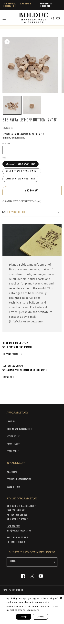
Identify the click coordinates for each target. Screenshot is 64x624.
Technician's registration (19, 479)
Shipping (5, 138)
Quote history (13, 486)
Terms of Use (13, 451)
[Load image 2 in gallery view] (32, 105)
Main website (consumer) (46, 5)
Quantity (6, 143)
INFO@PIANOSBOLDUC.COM (19, 530)
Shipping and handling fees (19, 429)
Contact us (8, 377)
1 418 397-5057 (9, 3)
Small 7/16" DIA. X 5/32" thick (20, 164)
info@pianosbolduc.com (26, 321)
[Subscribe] (53, 562)
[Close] (61, 598)
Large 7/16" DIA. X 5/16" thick (20, 178)
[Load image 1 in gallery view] (12, 105)
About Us (11, 421)
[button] (4, 18)
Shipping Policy (10, 354)
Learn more (33, 609)
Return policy (13, 436)
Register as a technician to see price (22, 134)
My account (12, 472)
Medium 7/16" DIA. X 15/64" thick (22, 171)
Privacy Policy (13, 443)
